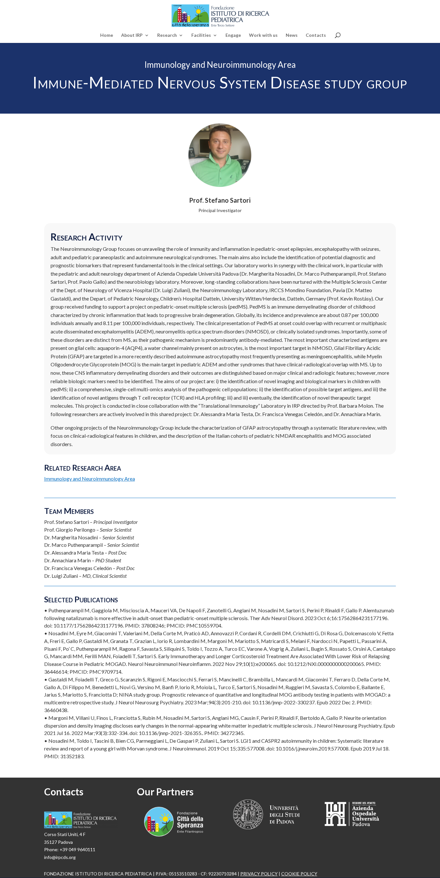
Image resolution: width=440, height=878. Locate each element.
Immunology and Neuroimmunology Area (89, 478)
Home (106, 35)
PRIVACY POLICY (259, 873)
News (292, 35)
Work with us (263, 35)
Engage (233, 35)
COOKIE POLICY (299, 873)
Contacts (316, 35)
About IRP (132, 35)
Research (167, 35)
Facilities (201, 35)
